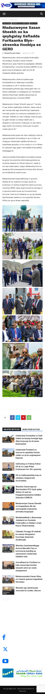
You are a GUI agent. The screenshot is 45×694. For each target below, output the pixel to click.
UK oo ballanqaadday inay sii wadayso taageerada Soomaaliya (28, 478)
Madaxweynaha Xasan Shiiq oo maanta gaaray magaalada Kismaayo (29, 579)
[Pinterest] (23, 417)
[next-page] (7, 599)
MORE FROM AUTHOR (31, 429)
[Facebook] (12, 417)
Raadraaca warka (6, 593)
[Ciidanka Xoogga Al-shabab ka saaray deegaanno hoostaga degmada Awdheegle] (8, 534)
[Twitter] (17, 417)
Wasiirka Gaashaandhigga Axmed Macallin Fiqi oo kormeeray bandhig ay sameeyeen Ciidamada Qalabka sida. (27, 551)
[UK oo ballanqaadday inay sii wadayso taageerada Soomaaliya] (8, 478)
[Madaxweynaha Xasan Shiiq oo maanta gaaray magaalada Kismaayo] (8, 579)
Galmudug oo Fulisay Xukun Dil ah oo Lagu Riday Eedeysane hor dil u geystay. (29, 466)
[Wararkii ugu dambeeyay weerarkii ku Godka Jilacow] (8, 590)
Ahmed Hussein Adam (12, 53)
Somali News (13, 20)
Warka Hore (33, 23)
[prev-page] (3, 599)
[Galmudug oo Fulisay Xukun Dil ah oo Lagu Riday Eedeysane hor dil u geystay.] (8, 466)
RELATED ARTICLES (12, 429)
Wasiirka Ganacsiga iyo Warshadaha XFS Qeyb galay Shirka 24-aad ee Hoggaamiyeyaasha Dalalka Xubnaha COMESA (29, 492)
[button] (4, 14)
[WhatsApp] (29, 417)
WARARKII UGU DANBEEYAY (20, 23)
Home (4, 20)
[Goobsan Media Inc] (22, 5)
